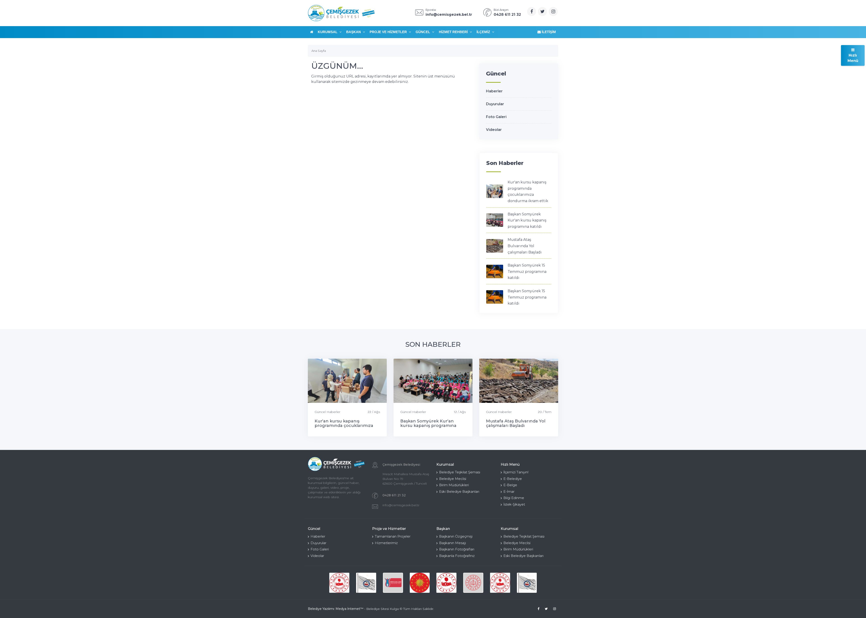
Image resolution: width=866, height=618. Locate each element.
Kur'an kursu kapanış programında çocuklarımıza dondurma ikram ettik (344, 426)
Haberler (494, 91)
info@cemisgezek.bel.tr (400, 505)
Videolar (494, 130)
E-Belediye (512, 479)
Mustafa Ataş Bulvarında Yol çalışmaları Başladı (525, 245)
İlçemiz (484, 32)
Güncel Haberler (327, 412)
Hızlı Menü (853, 58)
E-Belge (510, 485)
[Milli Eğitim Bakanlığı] (473, 583)
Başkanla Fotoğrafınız (457, 556)
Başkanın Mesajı (452, 543)
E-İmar (508, 491)
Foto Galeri (496, 117)
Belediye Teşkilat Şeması (459, 472)
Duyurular (495, 104)
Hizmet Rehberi (454, 32)
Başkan (354, 32)
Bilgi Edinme (513, 498)
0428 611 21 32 (394, 495)
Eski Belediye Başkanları (459, 491)
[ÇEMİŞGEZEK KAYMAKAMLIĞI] (366, 583)
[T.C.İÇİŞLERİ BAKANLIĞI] (446, 583)
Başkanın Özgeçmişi (455, 536)
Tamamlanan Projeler (392, 536)
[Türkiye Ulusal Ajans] (393, 583)
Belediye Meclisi (452, 479)
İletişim (548, 32)
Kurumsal (328, 32)
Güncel (423, 32)
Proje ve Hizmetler (389, 32)
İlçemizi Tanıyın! (515, 472)
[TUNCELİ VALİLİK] (339, 583)
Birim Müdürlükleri (454, 485)
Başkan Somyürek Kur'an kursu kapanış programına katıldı (527, 220)
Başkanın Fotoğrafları (456, 549)
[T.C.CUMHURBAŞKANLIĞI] (420, 583)
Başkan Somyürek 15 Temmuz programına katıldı (527, 271)
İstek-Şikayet (514, 504)
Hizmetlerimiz (386, 543)
